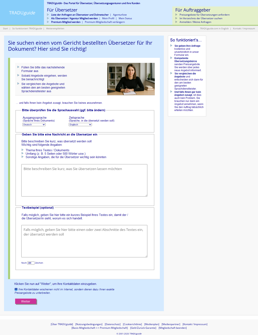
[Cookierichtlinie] (132, 324)
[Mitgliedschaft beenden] (173, 328)
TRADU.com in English (214, 28)
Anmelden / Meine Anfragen (195, 22)
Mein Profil (108, 18)
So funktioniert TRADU (27, 28)
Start (5, 28)
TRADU (22, 13)
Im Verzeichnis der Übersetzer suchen (200, 18)
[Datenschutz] (113, 324)
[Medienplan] (151, 324)
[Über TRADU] (62, 324)
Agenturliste (120, 14)
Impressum (249, 28)
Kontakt (237, 28)
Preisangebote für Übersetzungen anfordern (204, 14)
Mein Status (125, 18)
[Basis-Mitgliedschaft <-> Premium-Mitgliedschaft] (100, 328)
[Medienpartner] (171, 324)
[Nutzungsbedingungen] (88, 324)
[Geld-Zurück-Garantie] (143, 328)
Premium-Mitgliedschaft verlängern (105, 22)
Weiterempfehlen (55, 28)
